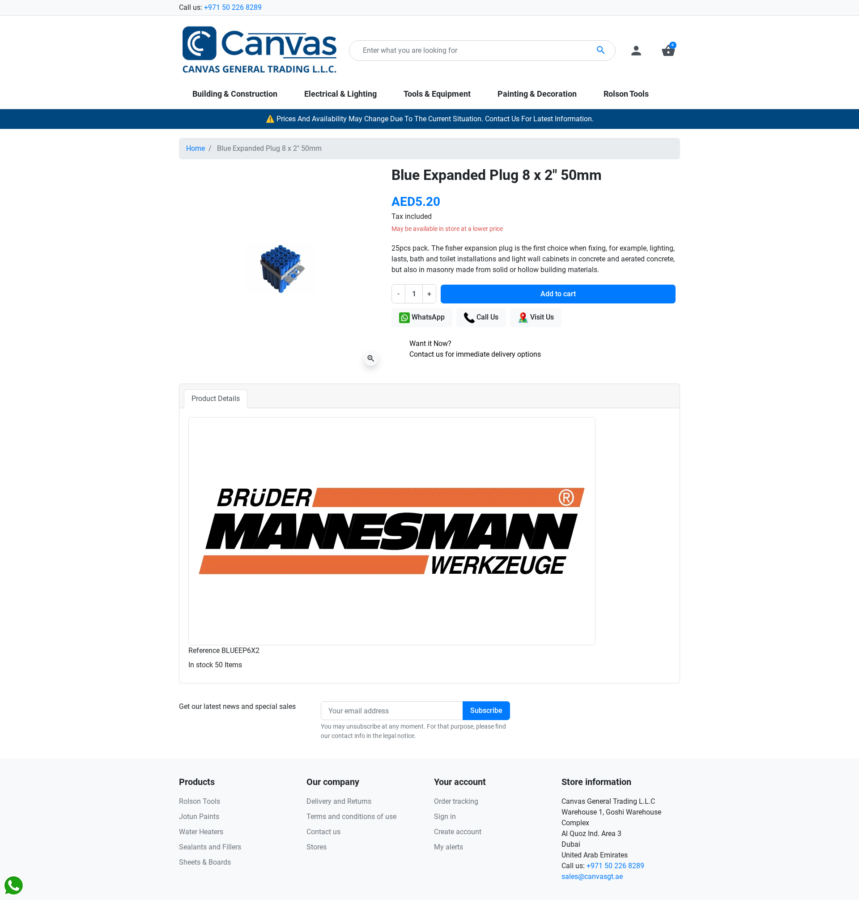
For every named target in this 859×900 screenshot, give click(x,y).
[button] (668, 50)
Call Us (486, 317)
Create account (457, 831)
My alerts (448, 847)
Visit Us (541, 317)
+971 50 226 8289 (233, 7)
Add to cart (558, 294)
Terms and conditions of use (351, 816)
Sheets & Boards (205, 862)
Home (195, 148)
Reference (204, 650)
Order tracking (456, 801)
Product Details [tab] (215, 398)
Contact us (323, 831)
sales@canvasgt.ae (592, 876)
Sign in (445, 816)
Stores (316, 847)
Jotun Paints (199, 816)
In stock (200, 665)
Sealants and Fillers (210, 847)
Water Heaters (201, 831)
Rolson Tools (199, 801)
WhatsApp (427, 317)
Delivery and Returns (338, 801)
